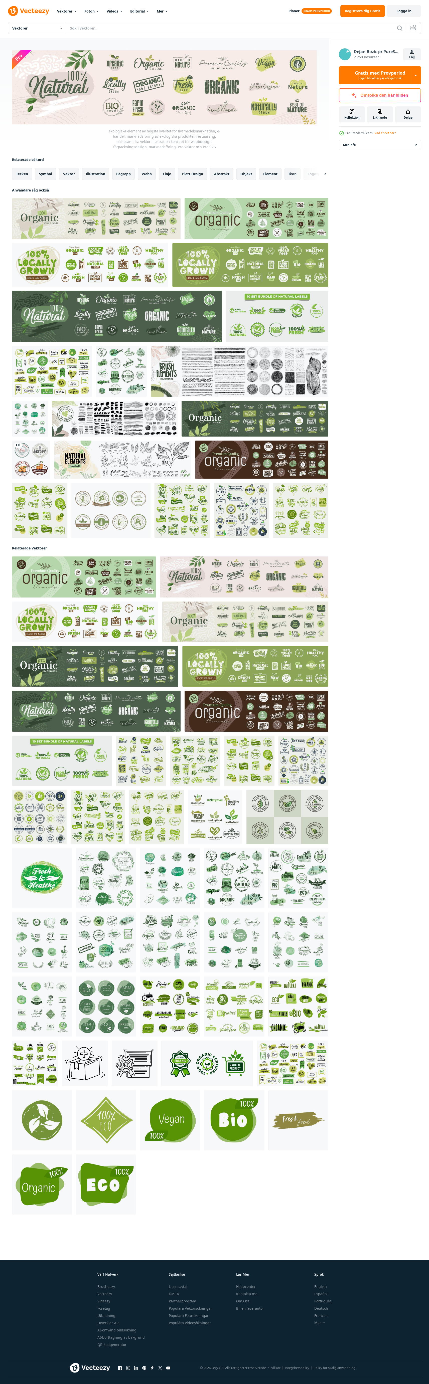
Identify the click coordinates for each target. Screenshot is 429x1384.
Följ (412, 57)
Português (323, 1301)
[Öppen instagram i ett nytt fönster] (128, 1368)
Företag (103, 1308)
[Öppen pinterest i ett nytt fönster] (144, 1368)
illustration (95, 173)
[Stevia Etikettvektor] (111, 510)
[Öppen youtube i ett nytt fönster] (168, 1368)
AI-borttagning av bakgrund (121, 1337)
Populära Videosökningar (190, 1322)
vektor (69, 173)
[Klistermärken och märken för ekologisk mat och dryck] (170, 1006)
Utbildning (106, 1315)
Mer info (349, 145)
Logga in (403, 11)
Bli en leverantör (250, 1308)
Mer (160, 11)
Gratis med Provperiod (380, 75)
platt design (192, 173)
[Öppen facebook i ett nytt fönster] (120, 1368)
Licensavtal (178, 1286)
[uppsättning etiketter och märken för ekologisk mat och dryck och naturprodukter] (300, 510)
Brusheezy (106, 1286)
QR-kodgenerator (111, 1344)
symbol (45, 173)
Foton (89, 11)
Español (321, 1293)
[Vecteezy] (28, 11)
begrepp (123, 173)
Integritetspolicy (297, 1367)
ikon (293, 173)
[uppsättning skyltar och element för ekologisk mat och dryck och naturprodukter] (39, 510)
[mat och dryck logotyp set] (31, 460)
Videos (112, 11)
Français (321, 1315)
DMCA (174, 1293)
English (320, 1286)
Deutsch (321, 1308)
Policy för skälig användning (334, 1367)
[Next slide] (321, 174)
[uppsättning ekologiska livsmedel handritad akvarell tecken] (30, 419)
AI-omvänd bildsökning (116, 1330)
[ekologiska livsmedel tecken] (121, 371)
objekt (246, 173)
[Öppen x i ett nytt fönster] (160, 1368)
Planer (294, 11)
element (270, 173)
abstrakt (221, 173)
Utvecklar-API (108, 1322)
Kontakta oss (246, 1293)
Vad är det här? (385, 133)
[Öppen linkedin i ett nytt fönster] (136, 1368)
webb (147, 173)
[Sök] (400, 28)
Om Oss (242, 1301)
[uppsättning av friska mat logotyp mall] (215, 817)
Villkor (275, 1367)
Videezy (103, 1301)
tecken (22, 173)
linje (167, 173)
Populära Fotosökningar (189, 1315)
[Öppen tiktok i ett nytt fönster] (152, 1368)
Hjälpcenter (246, 1286)
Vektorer (64, 11)
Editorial (137, 11)
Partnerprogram (182, 1301)
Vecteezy (104, 1293)
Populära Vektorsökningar (190, 1308)
